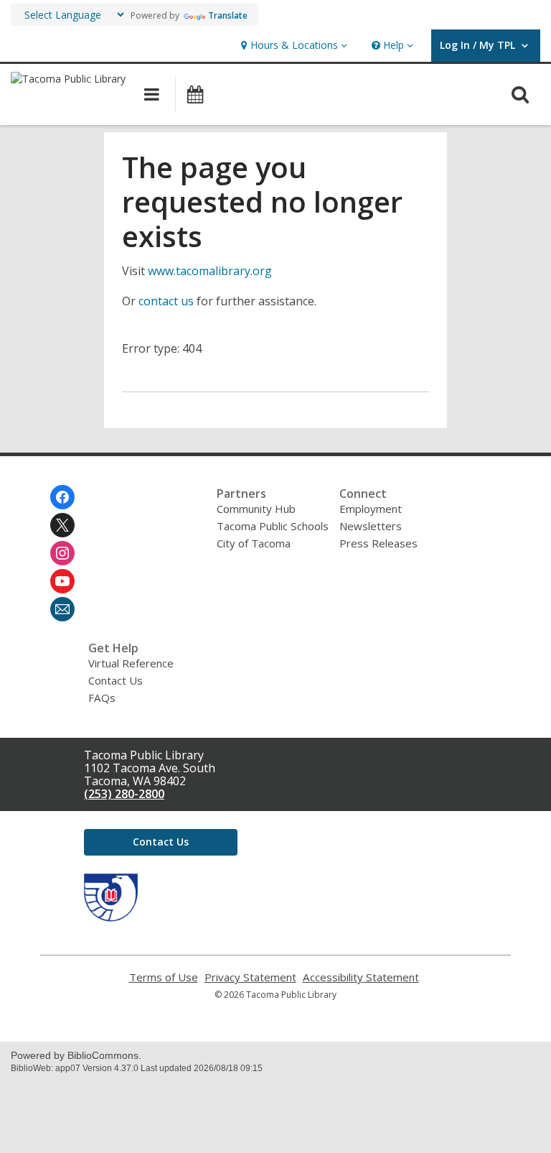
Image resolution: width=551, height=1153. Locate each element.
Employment (370, 508)
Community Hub (256, 508)
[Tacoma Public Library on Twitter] (62, 525)
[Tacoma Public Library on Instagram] (62, 553)
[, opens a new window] (111, 917)
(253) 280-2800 (124, 794)
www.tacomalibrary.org (210, 271)
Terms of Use (163, 977)
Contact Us (115, 680)
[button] (292, 45)
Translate (228, 15)
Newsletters (370, 526)
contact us (166, 301)
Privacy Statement (250, 977)
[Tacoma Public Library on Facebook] (62, 497)
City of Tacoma (254, 543)
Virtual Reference (131, 663)
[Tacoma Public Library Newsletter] (62, 609)
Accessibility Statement (361, 977)
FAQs (102, 697)
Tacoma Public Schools (273, 526)
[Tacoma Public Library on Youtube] (62, 581)
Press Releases (378, 543)
